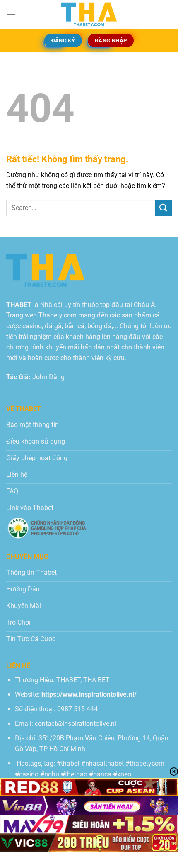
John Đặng (48, 377)
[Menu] (11, 14)
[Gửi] (163, 208)
